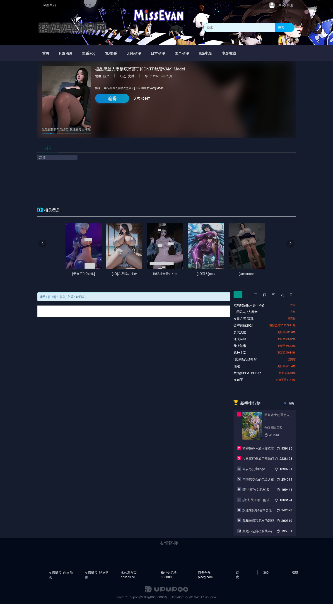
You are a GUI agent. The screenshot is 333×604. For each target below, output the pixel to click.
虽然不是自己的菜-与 (257, 531)
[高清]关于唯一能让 (256, 500)
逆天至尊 (240, 339)
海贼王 (238, 379)
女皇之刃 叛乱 (243, 318)
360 (266, 572)
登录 (281, 4)
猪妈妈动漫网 (72, 27)
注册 (290, 4)
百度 (237, 572)
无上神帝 (240, 345)
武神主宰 (240, 352)
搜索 (281, 27)
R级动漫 (65, 53)
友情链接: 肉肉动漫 (61, 572)
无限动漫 (134, 53)
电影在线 (229, 53)
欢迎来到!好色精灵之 (257, 510)
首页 (45, 53)
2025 (156, 75)
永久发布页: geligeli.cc (129, 572)
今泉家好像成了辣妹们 (258, 458)
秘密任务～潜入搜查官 (258, 448)
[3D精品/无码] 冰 (245, 359)
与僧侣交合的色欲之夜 (258, 479)
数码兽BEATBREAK (247, 373)
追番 (112, 98)
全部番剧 (49, 4)
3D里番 (111, 53)
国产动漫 (182, 53)
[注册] (52, 296)
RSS (295, 572)
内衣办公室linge (253, 469)
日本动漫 (158, 53)
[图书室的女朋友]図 (256, 489)
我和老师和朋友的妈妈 (258, 520)
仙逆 (237, 366)
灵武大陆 (240, 332)
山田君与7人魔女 (246, 311)
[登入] (62, 296)
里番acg (89, 53)
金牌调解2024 (243, 325)
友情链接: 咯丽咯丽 (97, 572)
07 (166, 75)
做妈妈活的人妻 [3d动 (249, 305)
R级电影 (205, 53)
